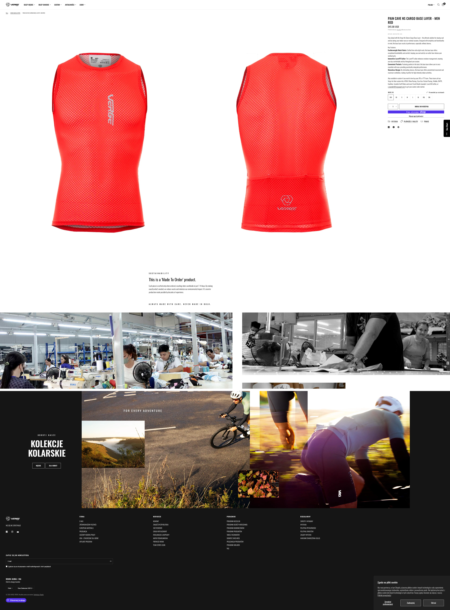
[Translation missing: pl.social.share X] (394, 127)
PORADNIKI (231, 516)
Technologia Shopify (39, 594)
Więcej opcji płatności (416, 116)
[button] (38, 465)
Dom (7, 13)
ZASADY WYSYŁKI (305, 534)
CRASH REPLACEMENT (160, 531)
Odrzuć (433, 602)
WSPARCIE (157, 516)
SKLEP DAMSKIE (43, 4)
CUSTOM (57, 4)
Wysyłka (399, 30)
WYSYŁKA (303, 524)
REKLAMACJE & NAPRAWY (161, 534)
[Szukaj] (438, 4)
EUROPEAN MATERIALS (86, 528)
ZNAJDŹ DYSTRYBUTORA (160, 524)
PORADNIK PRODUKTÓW (234, 531)
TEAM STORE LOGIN (159, 545)
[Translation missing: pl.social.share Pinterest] (399, 127)
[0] (442, 4)
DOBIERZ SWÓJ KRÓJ (233, 538)
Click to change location (13, 580)
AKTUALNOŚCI (69, 4)
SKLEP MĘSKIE (28, 4)
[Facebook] (8, 531)
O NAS (81, 521)
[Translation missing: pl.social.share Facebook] (389, 127)
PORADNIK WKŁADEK (233, 545)
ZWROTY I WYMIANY (306, 521)
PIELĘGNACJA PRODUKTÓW (235, 541)
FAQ (228, 548)
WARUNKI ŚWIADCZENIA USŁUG (310, 538)
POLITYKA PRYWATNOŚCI (308, 528)
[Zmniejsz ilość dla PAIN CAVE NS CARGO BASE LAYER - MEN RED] (390, 106)
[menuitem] (29, 4)
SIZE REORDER (157, 528)
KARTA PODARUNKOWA (160, 538)
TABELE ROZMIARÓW (233, 534)
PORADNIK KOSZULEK (233, 521)
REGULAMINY (305, 516)
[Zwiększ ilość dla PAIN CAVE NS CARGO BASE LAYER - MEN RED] (396, 106)
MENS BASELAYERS (15, 13)
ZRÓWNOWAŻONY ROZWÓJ (87, 524)
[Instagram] (14, 531)
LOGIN (82, 4)
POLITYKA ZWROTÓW (306, 531)
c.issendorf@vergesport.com (396, 86)
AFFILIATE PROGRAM (85, 541)
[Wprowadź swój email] (110, 561)
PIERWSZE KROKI (158, 541)
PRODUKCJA (83, 531)
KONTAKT (156, 521)
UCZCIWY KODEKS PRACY (87, 534)
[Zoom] (188, 21)
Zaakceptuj (411, 602)
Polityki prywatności (384, 595)
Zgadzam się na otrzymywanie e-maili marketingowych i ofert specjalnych (29, 566)
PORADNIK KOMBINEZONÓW (235, 528)
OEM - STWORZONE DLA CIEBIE (88, 538)
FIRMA (81, 516)
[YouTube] (19, 532)
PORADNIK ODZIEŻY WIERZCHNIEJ (237, 524)
